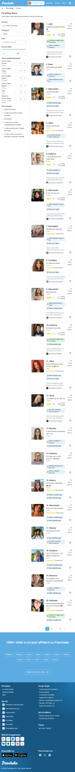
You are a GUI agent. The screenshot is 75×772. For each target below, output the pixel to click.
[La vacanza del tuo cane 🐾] (51, 408)
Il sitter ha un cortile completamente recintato (12, 123)
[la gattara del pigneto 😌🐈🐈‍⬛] (51, 40)
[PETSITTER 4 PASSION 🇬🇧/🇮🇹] (51, 489)
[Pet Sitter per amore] (51, 270)
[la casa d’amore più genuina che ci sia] (51, 437)
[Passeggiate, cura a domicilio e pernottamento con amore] (51, 584)
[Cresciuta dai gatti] (51, 102)
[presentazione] (51, 303)
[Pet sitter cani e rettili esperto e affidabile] (51, 463)
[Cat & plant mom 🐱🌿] (51, 72)
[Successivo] (64, 629)
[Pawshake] (8, 3)
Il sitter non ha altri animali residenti (13, 114)
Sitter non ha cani (10, 109)
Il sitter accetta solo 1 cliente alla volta (14, 129)
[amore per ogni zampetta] (51, 512)
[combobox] (14, 26)
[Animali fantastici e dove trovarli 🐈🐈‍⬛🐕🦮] (51, 374)
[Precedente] (39, 629)
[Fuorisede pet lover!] (51, 535)
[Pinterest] (50, 755)
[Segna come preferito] (70, 56)
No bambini (8, 119)
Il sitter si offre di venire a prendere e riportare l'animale (14, 135)
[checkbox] (3, 109)
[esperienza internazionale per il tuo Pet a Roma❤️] (51, 610)
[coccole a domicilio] (51, 134)
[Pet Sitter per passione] (51, 239)
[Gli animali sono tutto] (51, 339)
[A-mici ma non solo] (51, 204)
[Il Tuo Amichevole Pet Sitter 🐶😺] (51, 168)
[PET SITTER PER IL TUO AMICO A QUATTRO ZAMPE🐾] (51, 559)
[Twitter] (45, 755)
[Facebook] (40, 755)
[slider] (2, 49)
